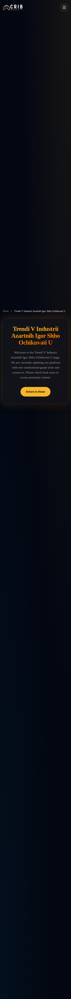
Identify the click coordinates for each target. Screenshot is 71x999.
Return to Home (35, 391)
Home (6, 311)
